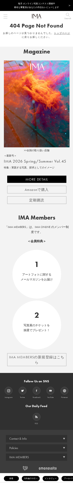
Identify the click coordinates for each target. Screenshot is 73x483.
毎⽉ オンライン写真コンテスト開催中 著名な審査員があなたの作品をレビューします (36, 5)
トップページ (62, 33)
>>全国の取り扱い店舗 (36, 150)
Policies (13, 448)
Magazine (36, 51)
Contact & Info (18, 439)
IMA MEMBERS (19, 457)
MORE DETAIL (37, 179)
